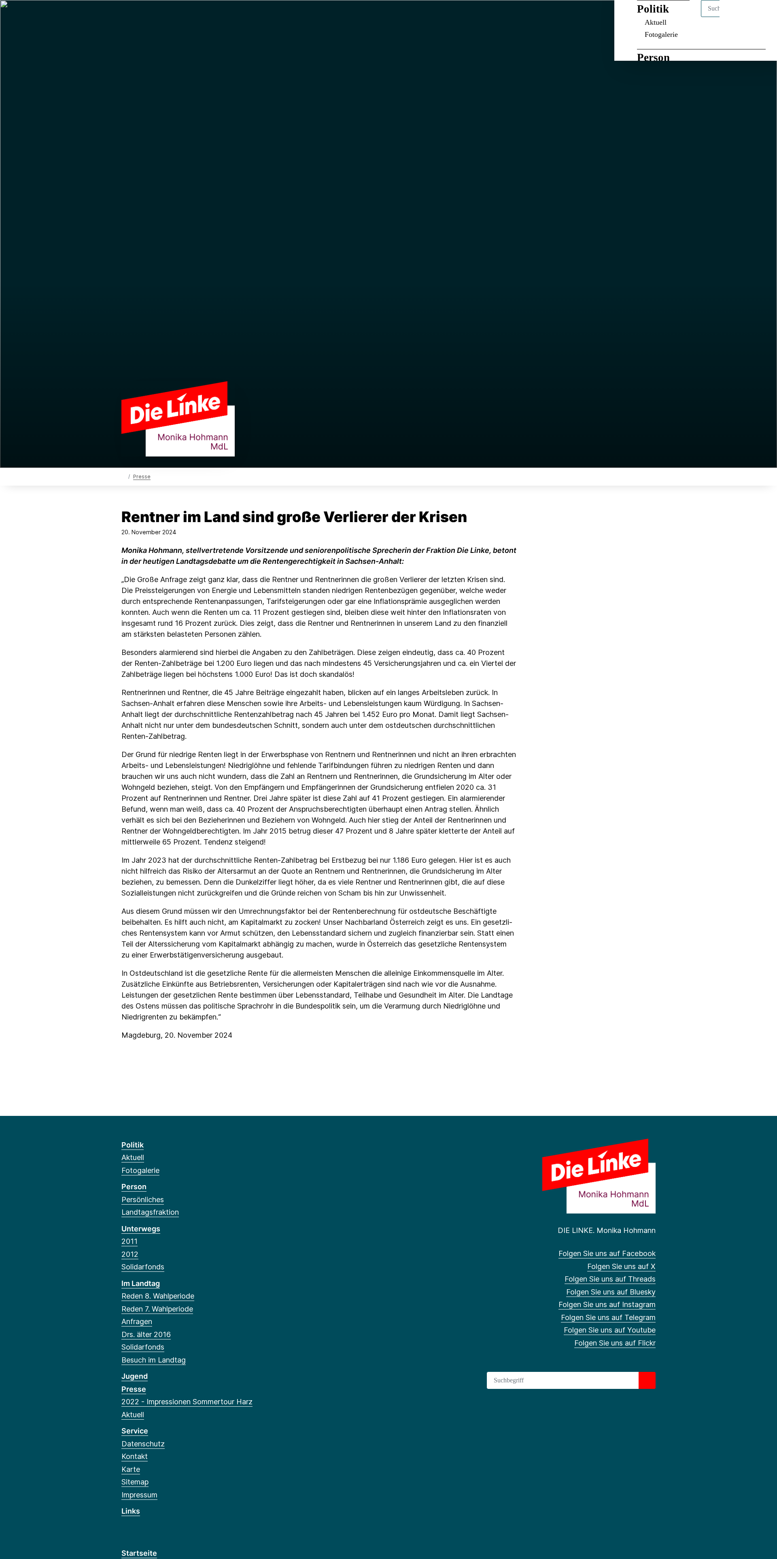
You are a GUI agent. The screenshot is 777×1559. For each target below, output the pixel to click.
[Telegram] (192, 17)
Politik (132, 1145)
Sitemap (135, 1482)
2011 (129, 1241)
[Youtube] (205, 17)
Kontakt (134, 1456)
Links (130, 1511)
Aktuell (132, 1157)
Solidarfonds (142, 1267)
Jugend (134, 1376)
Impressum (139, 1495)
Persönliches (142, 1199)
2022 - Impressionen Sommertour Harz (187, 1401)
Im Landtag (140, 1283)
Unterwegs (140, 1228)
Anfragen (136, 1321)
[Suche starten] (647, 1380)
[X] (139, 17)
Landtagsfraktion (150, 1212)
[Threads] (152, 17)
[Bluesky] (165, 17)
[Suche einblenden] (736, 16)
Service (134, 1431)
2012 (129, 1254)
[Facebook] (125, 17)
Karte (130, 1469)
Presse (142, 476)
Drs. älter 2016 (146, 1334)
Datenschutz (143, 1444)
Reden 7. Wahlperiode (157, 1309)
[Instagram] (179, 17)
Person (653, 57)
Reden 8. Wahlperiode (157, 1296)
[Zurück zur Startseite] (178, 418)
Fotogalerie (661, 34)
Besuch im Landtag (153, 1360)
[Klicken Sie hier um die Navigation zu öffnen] (760, 16)
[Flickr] (218, 17)
